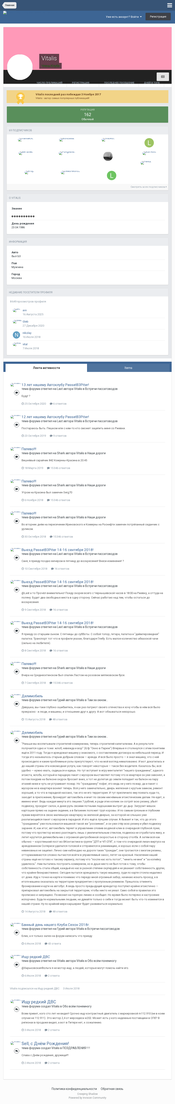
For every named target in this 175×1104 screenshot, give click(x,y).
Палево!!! (29, 449)
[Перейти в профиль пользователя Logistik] (149, 142)
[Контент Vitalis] (163, 76)
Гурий (61, 700)
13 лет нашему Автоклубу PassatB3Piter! (55, 385)
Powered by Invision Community (87, 1097)
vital (25, 344)
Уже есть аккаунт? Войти (123, 16)
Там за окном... (97, 700)
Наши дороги (96, 453)
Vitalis (78, 389)
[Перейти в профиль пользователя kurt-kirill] (149, 153)
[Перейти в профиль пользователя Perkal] (145, 163)
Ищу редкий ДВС (36, 957)
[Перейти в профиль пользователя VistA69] (108, 140)
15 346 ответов (60, 468)
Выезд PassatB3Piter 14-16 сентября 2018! (57, 550)
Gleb (25, 321)
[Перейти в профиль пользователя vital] (17, 344)
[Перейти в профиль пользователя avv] (16, 310)
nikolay (27, 333)
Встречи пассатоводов (101, 389)
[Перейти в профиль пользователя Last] (111, 175)
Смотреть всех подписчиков (148, 187)
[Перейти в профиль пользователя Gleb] (17, 321)
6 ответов (59, 403)
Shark (61, 453)
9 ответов (59, 435)
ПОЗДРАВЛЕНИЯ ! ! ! (76, 1048)
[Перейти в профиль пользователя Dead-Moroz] (70, 172)
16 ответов (61, 568)
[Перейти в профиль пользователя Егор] (29, 172)
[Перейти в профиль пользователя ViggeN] (108, 156)
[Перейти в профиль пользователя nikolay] (16, 335)
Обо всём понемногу (102, 960)
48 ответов (59, 719)
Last (60, 389)
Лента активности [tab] (46, 368)
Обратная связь (112, 1089)
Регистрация (158, 16)
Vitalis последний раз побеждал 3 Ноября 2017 (68, 94)
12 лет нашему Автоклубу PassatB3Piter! (55, 417)
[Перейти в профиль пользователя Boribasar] (66, 140)
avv (25, 310)
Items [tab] (128, 368)
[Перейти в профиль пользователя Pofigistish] (67, 153)
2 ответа (53, 975)
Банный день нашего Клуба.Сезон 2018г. (56, 925)
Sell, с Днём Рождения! (45, 1043)
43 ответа (54, 943)
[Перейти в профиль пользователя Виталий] (26, 153)
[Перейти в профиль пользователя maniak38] (25, 140)
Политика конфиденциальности (74, 1089)
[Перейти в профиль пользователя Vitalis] (15, 384)
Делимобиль (32, 696)
